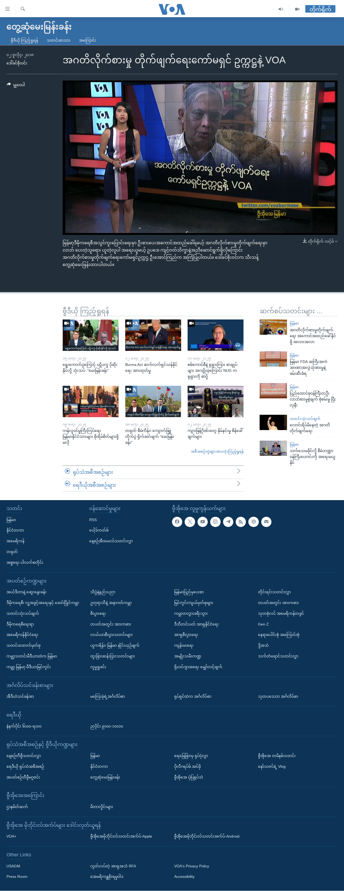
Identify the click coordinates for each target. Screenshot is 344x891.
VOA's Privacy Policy (191, 866)
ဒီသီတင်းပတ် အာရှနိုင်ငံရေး (196, 624)
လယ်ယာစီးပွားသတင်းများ (111, 635)
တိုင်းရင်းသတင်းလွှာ (274, 592)
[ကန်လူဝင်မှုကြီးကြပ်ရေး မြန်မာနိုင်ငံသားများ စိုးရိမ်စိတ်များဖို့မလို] (91, 401)
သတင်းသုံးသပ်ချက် (305, 419)
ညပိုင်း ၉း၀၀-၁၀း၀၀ (106, 726)
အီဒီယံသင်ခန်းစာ (20, 696)
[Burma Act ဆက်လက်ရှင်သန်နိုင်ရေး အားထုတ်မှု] (153, 335)
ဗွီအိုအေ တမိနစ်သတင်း (277, 756)
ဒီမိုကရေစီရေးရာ (20, 624)
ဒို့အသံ (263, 645)
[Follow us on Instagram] (215, 522)
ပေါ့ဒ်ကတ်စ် (99, 530)
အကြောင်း (87, 40)
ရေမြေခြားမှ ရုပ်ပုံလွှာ (191, 756)
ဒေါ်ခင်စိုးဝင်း (16, 63)
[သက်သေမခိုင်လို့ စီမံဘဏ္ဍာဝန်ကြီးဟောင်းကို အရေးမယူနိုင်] (273, 448)
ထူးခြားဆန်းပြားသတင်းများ (112, 656)
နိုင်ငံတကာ (15, 530)
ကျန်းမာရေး (184, 645)
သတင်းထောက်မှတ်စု (23, 645)
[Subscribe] (266, 522)
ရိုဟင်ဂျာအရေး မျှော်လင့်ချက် (198, 667)
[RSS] (241, 522)
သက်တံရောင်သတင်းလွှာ (278, 656)
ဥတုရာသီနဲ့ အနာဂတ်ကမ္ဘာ (111, 603)
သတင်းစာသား (58, 40)
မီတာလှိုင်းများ (101, 807)
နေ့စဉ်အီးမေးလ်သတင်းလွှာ (111, 541)
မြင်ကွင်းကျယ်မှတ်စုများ (193, 603)
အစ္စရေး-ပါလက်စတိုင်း (24, 562)
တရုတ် (12, 552)
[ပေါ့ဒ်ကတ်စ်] (253, 522)
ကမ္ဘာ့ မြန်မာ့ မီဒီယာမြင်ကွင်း (28, 667)
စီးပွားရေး (98, 613)
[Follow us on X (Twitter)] (190, 522)
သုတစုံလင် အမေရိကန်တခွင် (281, 613)
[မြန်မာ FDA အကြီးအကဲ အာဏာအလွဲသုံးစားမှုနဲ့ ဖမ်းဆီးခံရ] (273, 359)
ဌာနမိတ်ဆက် (17, 807)
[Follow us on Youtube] (203, 522)
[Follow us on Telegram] (228, 522)
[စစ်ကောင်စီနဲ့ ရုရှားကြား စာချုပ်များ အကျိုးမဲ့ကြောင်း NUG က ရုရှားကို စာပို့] (215, 335)
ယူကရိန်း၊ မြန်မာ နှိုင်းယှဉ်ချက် (114, 645)
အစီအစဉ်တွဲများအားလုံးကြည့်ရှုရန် (217, 451)
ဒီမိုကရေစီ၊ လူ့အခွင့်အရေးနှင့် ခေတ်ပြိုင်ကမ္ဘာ (42, 603)
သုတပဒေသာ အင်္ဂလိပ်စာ (278, 696)
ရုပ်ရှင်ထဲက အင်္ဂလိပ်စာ (192, 696)
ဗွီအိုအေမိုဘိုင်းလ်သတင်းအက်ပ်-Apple (121, 836)
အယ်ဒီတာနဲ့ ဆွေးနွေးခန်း (26, 592)
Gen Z (263, 624)
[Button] (16, 86)
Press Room (16, 877)
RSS (93, 520)
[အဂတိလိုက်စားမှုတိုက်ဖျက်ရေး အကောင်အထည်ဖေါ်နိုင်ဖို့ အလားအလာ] (273, 327)
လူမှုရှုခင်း (98, 667)
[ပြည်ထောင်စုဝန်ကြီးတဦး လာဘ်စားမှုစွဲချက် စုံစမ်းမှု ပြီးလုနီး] (273, 390)
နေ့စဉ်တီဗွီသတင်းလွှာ (23, 756)
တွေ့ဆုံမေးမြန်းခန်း (105, 777)
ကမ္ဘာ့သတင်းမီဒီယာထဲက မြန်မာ (31, 656)
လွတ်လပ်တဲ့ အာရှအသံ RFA (113, 866)
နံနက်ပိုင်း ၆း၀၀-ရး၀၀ (23, 726)
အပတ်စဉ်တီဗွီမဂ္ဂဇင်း (23, 777)
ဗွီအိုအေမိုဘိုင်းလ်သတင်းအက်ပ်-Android (206, 836)
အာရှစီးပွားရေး (186, 635)
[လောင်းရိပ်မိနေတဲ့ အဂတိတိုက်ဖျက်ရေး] (273, 422)
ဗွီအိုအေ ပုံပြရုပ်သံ (188, 777)
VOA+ (11, 836)
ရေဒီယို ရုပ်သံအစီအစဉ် (25, 766)
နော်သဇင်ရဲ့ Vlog (272, 766)
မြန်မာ (294, 323)
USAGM (13, 866)
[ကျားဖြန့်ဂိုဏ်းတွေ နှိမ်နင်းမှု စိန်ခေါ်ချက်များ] (215, 401)
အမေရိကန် (15, 541)
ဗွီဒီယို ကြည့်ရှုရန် (24, 40)
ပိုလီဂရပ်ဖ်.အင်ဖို (187, 766)
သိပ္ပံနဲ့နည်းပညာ (102, 592)
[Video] (297, 9)
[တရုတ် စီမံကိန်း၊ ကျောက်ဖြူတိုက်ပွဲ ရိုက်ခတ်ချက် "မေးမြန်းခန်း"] (153, 401)
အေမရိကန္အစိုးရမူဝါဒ (106, 877)
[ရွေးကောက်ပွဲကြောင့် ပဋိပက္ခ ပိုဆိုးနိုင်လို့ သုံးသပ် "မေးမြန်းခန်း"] (91, 335)
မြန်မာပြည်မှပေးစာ (189, 592)
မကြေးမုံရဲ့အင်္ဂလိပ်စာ (107, 696)
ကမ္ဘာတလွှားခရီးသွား (191, 613)
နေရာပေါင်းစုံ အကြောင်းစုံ (278, 635)
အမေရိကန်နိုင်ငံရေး (22, 635)
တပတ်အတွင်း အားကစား (110, 624)
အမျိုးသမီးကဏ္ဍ (187, 656)
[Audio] (281, 9)
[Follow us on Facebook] (177, 522)
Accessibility (184, 877)
